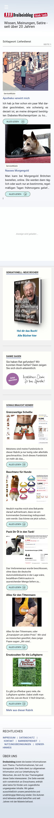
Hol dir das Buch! (27, 330)
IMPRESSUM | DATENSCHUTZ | (20, 737)
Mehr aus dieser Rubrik (19, 710)
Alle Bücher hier (27, 335)
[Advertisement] (27, 234)
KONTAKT (8, 741)
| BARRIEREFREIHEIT (25, 741)
